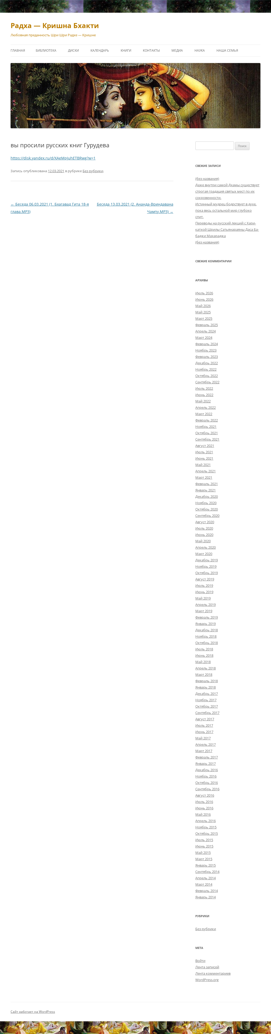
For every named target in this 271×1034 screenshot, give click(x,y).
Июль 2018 (204, 649)
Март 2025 (203, 318)
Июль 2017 (204, 725)
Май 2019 (203, 598)
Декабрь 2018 (206, 630)
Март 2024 (203, 337)
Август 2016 (204, 795)
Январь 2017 (205, 763)
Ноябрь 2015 (205, 827)
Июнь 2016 (204, 808)
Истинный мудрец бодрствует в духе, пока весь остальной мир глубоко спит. (225, 210)
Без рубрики (93, 170)
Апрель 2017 (205, 744)
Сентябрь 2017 (207, 712)
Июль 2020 (204, 528)
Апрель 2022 (205, 407)
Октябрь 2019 (206, 572)
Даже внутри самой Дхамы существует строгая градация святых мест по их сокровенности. (227, 191)
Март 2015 (203, 859)
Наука (200, 50)
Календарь (100, 50)
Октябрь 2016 (206, 782)
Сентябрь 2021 (207, 439)
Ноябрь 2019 (205, 566)
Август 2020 (204, 522)
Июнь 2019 (204, 591)
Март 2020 (203, 553)
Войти (200, 960)
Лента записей (207, 967)
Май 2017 (203, 738)
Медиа (177, 50)
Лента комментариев (213, 973)
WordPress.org (207, 979)
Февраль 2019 (206, 617)
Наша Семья (227, 50)
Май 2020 (203, 541)
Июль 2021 (204, 452)
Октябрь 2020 (206, 509)
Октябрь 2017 (206, 706)
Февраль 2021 (206, 483)
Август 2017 (204, 719)
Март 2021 (203, 477)
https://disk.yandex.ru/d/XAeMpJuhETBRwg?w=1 (53, 158)
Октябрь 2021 (206, 433)
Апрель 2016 (205, 820)
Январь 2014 (205, 897)
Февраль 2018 (206, 680)
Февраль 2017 (206, 757)
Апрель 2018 (205, 668)
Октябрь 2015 (206, 833)
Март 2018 (203, 674)
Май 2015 (203, 852)
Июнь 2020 (204, 534)
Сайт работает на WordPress (33, 1011)
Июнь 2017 (204, 731)
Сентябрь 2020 (207, 515)
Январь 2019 (205, 623)
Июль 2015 (204, 839)
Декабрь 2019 (206, 560)
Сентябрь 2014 (207, 871)
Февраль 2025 (206, 324)
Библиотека (46, 50)
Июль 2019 (204, 585)
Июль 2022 (204, 388)
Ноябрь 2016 (205, 776)
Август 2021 (204, 445)
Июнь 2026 (204, 299)
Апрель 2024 (205, 331)
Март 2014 (203, 884)
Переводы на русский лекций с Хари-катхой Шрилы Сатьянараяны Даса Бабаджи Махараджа (227, 229)
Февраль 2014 (206, 890)
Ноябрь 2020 (205, 502)
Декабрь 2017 (206, 693)
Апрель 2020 (205, 547)
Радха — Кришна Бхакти (55, 25)
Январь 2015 (205, 865)
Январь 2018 (205, 687)
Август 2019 (204, 579)
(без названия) (207, 178)
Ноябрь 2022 (205, 369)
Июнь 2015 (204, 846)
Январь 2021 (205, 490)
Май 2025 (203, 312)
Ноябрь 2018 (205, 636)
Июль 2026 (204, 293)
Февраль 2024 (206, 343)
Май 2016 (203, 814)
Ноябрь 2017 (205, 700)
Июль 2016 (204, 801)
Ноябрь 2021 (205, 426)
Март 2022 (203, 413)
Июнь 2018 (204, 655)
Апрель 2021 (205, 471)
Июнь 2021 (204, 458)
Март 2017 (203, 750)
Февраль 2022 (206, 420)
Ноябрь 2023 (205, 350)
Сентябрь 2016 (207, 789)
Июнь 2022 (204, 394)
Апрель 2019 (205, 604)
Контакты (151, 50)
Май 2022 (203, 401)
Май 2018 (203, 661)
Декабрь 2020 (206, 496)
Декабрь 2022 (206, 363)
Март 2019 (203, 611)
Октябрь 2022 (206, 375)
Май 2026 (203, 305)
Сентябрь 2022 (207, 382)
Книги (126, 50)
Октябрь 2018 (206, 642)
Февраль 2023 (206, 356)
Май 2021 (203, 464)
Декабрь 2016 (206, 769)
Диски (73, 50)
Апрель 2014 (205, 878)
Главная (18, 50)
